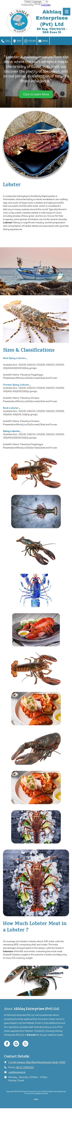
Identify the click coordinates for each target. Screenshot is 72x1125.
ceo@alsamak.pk (16, 1072)
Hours (32, 40)
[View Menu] (66, 11)
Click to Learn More (36, 94)
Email (45, 40)
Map (19, 40)
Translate (46, 4)
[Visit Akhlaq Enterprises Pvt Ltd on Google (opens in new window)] (16, 1044)
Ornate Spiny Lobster (16, 384)
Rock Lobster (11, 407)
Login (36, 1099)
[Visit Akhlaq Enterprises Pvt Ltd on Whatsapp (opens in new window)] (25, 1044)
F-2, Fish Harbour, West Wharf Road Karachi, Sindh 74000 (36, 1062)
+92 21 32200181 (25, 1067)
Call (7, 40)
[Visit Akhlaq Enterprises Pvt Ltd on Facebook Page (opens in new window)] (7, 1044)
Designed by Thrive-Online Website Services (45, 1092)
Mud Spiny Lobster (14, 358)
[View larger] (36, 472)
